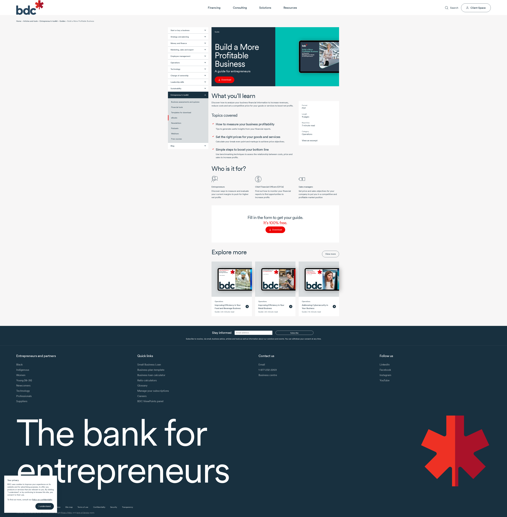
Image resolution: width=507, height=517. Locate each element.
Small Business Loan (149, 364)
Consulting (240, 7)
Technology (175, 69)
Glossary (142, 385)
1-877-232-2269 (268, 369)
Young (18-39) (24, 380)
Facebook (385, 369)
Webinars (175, 134)
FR (490, 2)
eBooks (174, 118)
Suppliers (21, 401)
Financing (214, 7)
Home (18, 21)
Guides (62, 21)
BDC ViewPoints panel (150, 401)
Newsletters (176, 123)
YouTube (384, 380)
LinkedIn (385, 364)
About (450, 2)
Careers (461, 2)
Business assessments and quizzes (185, 102)
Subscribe (294, 333)
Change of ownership (179, 76)
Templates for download (181, 112)
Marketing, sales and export (182, 50)
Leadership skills (177, 82)
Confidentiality (99, 507)
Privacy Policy (66, 513)
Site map (69, 507)
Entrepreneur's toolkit (49, 21)
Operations (175, 63)
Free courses (176, 139)
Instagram (385, 375)
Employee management (180, 56)
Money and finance (179, 43)
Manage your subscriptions (153, 390)
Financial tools (177, 107)
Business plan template (150, 369)
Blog (172, 146)
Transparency (127, 507)
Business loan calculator (151, 375)
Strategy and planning (180, 37)
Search (454, 7)
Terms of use (83, 507)
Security (113, 507)
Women (20, 375)
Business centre (268, 375)
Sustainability (176, 88)
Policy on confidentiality (42, 500)
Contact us (474, 2)
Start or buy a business (180, 30)
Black (19, 364)
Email (262, 364)
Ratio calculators (147, 380)
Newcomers (23, 385)
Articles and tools (30, 21)
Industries (439, 2)
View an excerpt (310, 140)
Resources (290, 7)
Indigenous (22, 369)
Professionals (24, 396)
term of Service (82, 513)
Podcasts (174, 128)
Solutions (265, 7)
